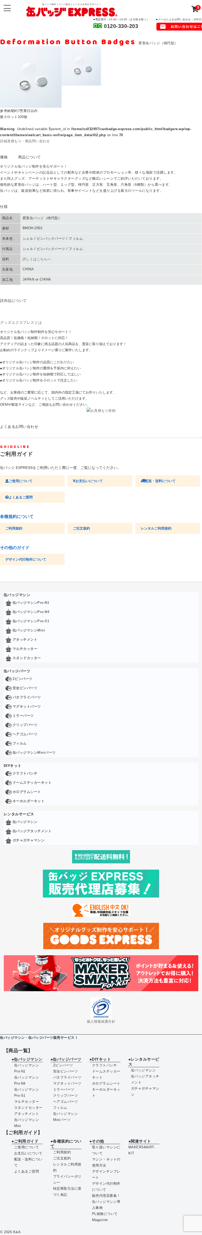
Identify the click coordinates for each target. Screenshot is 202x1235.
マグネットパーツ (27, 706)
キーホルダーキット (29, 801)
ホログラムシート (27, 792)
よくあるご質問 (21, 497)
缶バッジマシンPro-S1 (31, 621)
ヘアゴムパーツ (25, 734)
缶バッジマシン (25, 822)
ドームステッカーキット (32, 783)
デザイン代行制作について (25, 559)
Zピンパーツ (23, 679)
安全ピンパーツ (25, 688)
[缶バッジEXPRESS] (72, 13)
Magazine (100, 1220)
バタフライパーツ (27, 697)
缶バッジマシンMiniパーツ (34, 752)
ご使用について (21, 481)
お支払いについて (89, 481)
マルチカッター (25, 649)
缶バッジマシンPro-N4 (31, 612)
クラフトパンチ (25, 773)
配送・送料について (160, 481)
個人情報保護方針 (101, 1021)
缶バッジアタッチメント (32, 831)
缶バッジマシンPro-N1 (31, 603)
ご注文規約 (81, 528)
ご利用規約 (13, 528)
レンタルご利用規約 (156, 528)
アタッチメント (25, 639)
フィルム (20, 743)
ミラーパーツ (23, 716)
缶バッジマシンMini (29, 630)
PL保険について (105, 1214)
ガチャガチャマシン (29, 840)
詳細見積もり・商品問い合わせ (25, 141)
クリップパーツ (25, 725)
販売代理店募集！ (106, 1196)
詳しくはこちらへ (37, 259)
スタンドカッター (27, 658)
